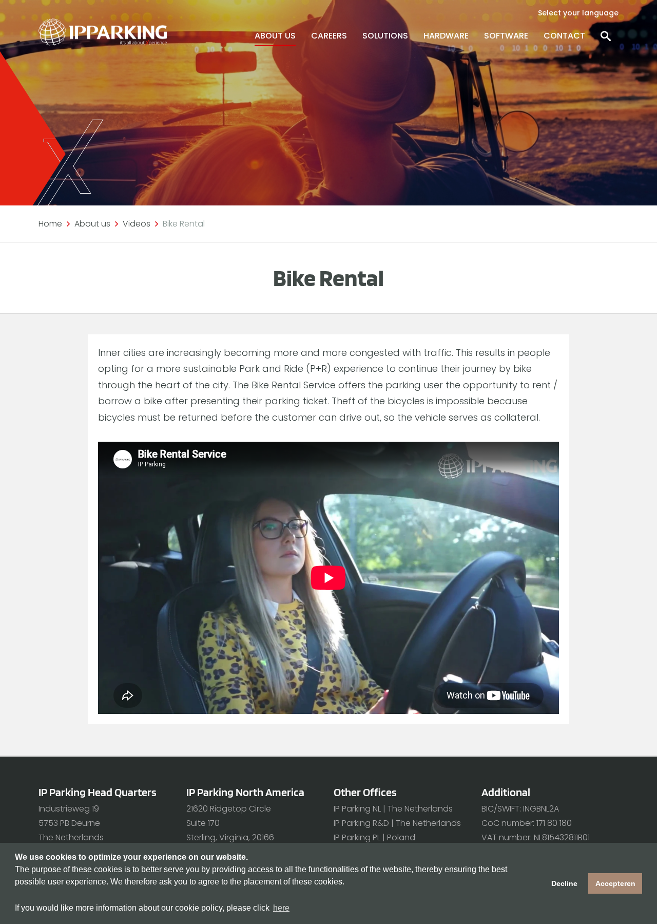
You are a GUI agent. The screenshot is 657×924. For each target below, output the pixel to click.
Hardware (446, 36)
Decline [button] (564, 883)
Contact (564, 36)
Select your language (578, 13)
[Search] (606, 36)
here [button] (281, 907)
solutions (385, 36)
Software (506, 36)
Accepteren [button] (615, 883)
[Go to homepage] (102, 32)
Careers (329, 36)
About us (275, 36)
